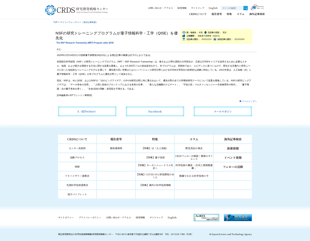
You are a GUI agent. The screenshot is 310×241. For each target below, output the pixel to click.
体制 (77, 166)
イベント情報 (233, 157)
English (213, 8)
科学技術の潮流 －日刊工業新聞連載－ (194, 166)
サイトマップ (197, 8)
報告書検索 (116, 148)
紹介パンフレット (77, 194)
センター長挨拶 (77, 148)
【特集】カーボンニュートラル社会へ (155, 166)
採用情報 (181, 8)
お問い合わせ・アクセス (160, 8)
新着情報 (233, 148)
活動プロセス (77, 157)
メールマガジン (223, 111)
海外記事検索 (257, 14)
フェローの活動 (233, 167)
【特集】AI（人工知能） (155, 148)
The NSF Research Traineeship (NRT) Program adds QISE (85, 43)
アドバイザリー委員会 (77, 175)
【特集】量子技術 (155, 157)
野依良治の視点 (194, 148)
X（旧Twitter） (87, 111)
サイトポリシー (66, 217)
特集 (229, 14)
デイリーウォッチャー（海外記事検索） (79, 22)
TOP (55, 22)
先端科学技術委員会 (77, 185)
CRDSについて (198, 14)
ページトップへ (249, 101)
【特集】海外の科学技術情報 (155, 185)
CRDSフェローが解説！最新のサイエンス (194, 157)
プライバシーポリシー (90, 217)
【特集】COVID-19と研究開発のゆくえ (155, 176)
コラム (240, 14)
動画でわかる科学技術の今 (193, 175)
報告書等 (217, 14)
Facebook (155, 111)
